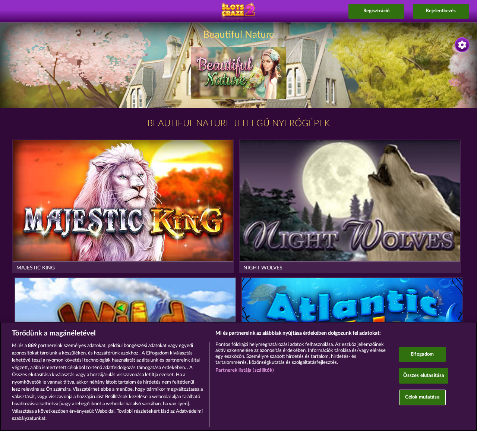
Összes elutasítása (423, 375)
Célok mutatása (422, 397)
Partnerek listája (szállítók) (244, 370)
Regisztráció (376, 11)
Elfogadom (422, 354)
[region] (238, 376)
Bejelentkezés (441, 11)
